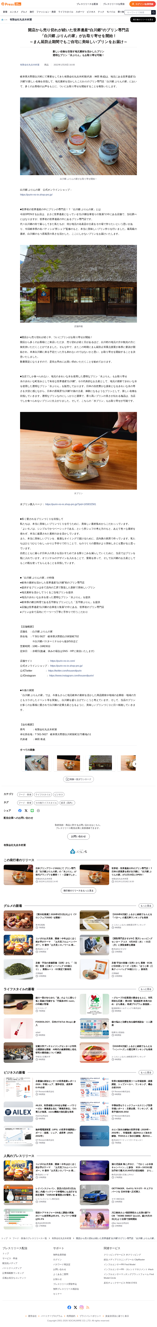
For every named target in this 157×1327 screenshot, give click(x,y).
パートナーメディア (12, 1268)
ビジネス (91, 12)
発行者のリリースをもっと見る (78, 890)
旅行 (32, 12)
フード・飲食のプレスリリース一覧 (30, 1238)
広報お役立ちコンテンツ (14, 1278)
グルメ (24, 12)
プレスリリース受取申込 (65, 1284)
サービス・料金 (9, 1258)
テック (101, 12)
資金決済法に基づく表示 (117, 1316)
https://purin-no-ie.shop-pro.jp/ (36, 194)
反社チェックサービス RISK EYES (120, 1283)
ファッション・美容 (46, 12)
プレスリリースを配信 (87, 4)
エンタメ (14, 12)
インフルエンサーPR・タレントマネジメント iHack (128, 1269)
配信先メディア (9, 1263)
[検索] (153, 12)
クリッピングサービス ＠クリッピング (122, 1254)
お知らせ (57, 1279)
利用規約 (71, 1316)
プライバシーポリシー (90, 1316)
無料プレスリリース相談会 (66, 1289)
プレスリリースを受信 (113, 4)
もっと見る (146, 906)
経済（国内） (67, 803)
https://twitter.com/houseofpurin (65, 670)
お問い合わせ (78, 836)
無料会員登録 (59, 1254)
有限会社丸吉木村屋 (29, 64)
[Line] (32, 810)
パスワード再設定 (61, 1264)
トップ (4, 1238)
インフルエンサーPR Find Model (119, 1264)
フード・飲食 (25, 794)
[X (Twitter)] (26, 810)
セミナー (57, 1294)
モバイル (111, 12)
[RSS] (88, 1307)
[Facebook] (19, 810)
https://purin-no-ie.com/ (62, 661)
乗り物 (121, 12)
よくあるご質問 (60, 1274)
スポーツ (80, 12)
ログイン (57, 1259)
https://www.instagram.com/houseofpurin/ (71, 675)
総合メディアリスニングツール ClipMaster (124, 1259)
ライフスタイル (65, 12)
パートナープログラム (51, 1316)
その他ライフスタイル (46, 803)
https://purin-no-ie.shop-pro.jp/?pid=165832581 (70, 504)
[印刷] (38, 810)
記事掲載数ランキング (13, 1273)
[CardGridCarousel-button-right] (135, 764)
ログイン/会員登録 (144, 4)
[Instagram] (81, 1307)
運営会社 (32, 1316)
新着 (5, 12)
